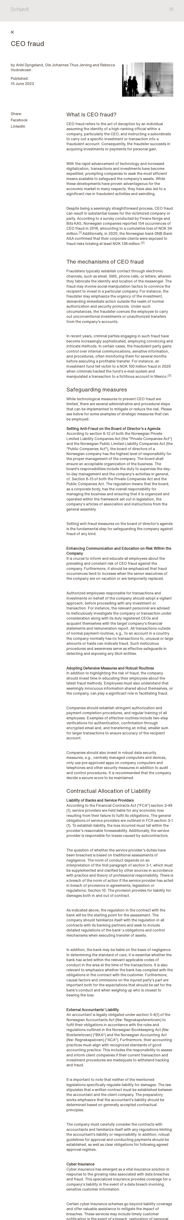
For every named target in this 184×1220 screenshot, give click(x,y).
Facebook (19, 120)
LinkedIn (18, 126)
